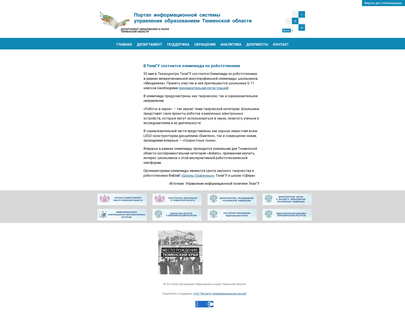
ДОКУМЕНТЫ (257, 44)
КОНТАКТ (281, 44)
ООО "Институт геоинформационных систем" (220, 293)
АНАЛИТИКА (230, 44)
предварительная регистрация (202, 88)
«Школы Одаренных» (198, 176)
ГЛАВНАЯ (124, 44)
